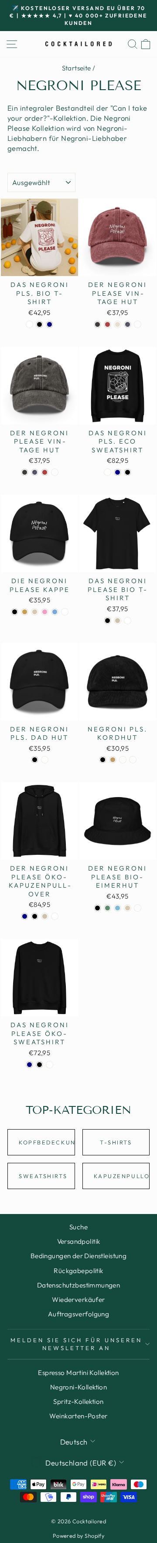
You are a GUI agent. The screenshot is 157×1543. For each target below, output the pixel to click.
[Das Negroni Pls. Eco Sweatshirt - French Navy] (117, 472)
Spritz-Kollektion (78, 1401)
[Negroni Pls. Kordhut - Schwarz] (102, 759)
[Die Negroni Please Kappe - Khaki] (24, 612)
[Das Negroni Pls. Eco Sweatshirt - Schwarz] (127, 472)
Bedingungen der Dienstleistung (78, 1256)
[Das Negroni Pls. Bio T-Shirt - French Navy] (49, 324)
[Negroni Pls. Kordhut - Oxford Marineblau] (122, 759)
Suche (78, 1227)
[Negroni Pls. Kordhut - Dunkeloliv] (133, 759)
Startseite (76, 68)
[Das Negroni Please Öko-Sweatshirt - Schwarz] (39, 1064)
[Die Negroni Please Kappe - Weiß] (64, 612)
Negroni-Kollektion (78, 1387)
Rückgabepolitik (78, 1271)
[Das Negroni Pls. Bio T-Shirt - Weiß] (29, 324)
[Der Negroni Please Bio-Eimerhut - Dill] (107, 908)
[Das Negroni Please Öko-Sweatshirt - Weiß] (49, 1064)
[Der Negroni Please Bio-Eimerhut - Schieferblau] (117, 908)
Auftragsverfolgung (78, 1314)
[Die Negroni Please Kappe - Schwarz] (14, 612)
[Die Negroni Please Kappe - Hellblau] (54, 612)
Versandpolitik (78, 1241)
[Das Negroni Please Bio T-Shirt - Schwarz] (107, 620)
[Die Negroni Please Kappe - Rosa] (44, 612)
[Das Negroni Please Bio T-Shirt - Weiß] (127, 620)
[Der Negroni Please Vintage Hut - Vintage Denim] (127, 324)
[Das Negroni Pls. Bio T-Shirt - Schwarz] (39, 324)
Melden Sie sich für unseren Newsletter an (76, 1344)
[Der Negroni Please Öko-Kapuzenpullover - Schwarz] (34, 916)
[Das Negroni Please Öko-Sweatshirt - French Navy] (29, 1064)
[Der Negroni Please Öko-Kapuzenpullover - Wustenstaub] (44, 916)
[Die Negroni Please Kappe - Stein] (34, 612)
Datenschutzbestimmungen (78, 1285)
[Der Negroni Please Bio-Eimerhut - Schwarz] (97, 908)
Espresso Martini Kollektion (78, 1372)
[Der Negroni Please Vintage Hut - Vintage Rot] (107, 324)
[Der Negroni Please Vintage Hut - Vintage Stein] (117, 324)
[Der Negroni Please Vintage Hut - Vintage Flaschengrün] (137, 324)
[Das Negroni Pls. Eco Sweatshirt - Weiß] (107, 472)
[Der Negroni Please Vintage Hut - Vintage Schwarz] (97, 324)
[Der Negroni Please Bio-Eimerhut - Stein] (127, 908)
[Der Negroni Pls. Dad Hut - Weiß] (44, 759)
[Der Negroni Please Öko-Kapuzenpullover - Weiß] (54, 916)
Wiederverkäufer (78, 1299)
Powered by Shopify (78, 1535)
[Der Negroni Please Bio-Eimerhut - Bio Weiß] (137, 908)
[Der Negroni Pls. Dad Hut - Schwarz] (34, 759)
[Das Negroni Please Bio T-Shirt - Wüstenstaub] (117, 620)
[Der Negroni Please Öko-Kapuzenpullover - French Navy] (24, 916)
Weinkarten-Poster (78, 1416)
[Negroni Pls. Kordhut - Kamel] (112, 759)
